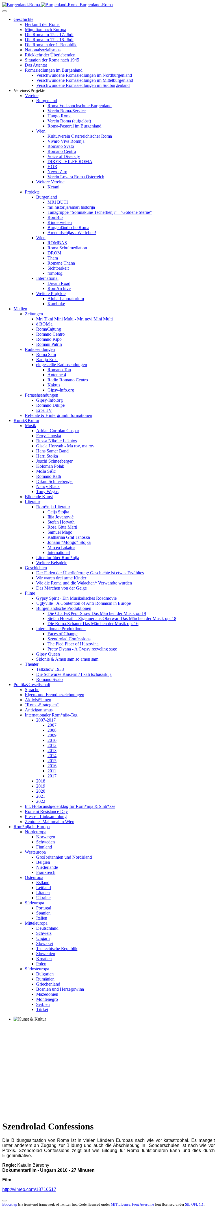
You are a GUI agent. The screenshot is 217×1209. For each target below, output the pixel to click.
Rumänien (45, 979)
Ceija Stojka (58, 511)
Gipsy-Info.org (60, 390)
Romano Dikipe (50, 405)
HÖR (52, 166)
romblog (54, 273)
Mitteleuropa (36, 923)
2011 (51, 770)
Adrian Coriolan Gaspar (57, 430)
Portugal (43, 907)
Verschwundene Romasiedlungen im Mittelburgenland (84, 80)
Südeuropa (34, 902)
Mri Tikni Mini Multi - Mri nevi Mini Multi (74, 318)
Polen (41, 963)
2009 (52, 735)
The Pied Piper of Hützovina (73, 643)
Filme (30, 593)
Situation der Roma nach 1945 (52, 60)
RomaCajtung (48, 329)
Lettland (43, 887)
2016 (52, 765)
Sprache (32, 689)
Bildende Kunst (39, 496)
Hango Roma (59, 115)
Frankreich (45, 872)
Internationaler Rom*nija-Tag (51, 715)
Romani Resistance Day (46, 811)
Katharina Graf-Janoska (68, 537)
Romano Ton (59, 369)
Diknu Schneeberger (54, 481)
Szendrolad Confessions (68, 638)
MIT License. (121, 1204)
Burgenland (46, 100)
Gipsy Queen (48, 654)
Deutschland (47, 928)
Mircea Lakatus (61, 547)
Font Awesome (143, 1204)
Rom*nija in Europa (32, 826)
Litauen (43, 892)
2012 (52, 745)
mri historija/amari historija (71, 207)
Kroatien (44, 958)
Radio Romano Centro (67, 379)
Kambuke (56, 303)
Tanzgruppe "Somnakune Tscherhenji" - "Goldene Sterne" (99, 212)
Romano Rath (48, 476)
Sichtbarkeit (58, 268)
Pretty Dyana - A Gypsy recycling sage (82, 649)
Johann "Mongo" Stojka (69, 542)
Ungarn (43, 938)
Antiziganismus (39, 709)
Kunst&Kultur (26, 420)
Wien (40, 131)
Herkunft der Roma (42, 24)
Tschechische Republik (56, 948)
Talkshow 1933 (50, 669)
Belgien (43, 862)
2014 (52, 755)
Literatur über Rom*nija (57, 557)
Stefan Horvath (61, 522)
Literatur (32, 501)
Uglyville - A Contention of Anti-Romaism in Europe (83, 603)
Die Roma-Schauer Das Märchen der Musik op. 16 (92, 623)
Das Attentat (36, 65)
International (47, 278)
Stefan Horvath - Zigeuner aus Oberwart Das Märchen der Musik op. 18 (111, 618)
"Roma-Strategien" (42, 704)
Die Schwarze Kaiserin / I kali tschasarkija (74, 674)
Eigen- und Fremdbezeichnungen (54, 694)
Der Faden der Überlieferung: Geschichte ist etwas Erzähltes (90, 572)
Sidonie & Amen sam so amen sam (67, 659)
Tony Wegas (47, 491)
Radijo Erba (47, 359)
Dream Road (58, 283)
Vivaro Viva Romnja (65, 141)
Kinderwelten (59, 222)
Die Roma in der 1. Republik (51, 44)
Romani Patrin (49, 344)
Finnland (44, 847)
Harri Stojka (47, 456)
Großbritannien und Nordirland (64, 857)
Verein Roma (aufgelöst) (69, 120)
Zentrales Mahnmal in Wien (49, 821)
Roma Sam (46, 354)
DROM (54, 252)
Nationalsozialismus (42, 49)
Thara (52, 258)
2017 (52, 775)
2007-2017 (46, 720)
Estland (42, 882)
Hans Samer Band (52, 451)
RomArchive (59, 288)
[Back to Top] (4, 1200)
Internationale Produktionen (61, 628)
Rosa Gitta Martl (62, 527)
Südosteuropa (37, 968)
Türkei (42, 1009)
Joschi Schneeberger (54, 461)
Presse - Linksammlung (46, 816)
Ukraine (43, 897)
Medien (20, 308)
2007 (52, 725)
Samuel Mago (59, 532)
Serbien (43, 1004)
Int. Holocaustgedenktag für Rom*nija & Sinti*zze (70, 806)
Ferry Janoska (48, 435)
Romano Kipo (49, 339)
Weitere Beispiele (51, 562)
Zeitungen (34, 313)
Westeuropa (35, 852)
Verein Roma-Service (66, 110)
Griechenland (48, 984)
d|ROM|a (44, 324)
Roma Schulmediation (67, 247)
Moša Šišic (46, 471)
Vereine (31, 95)
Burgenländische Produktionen (63, 608)
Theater (31, 664)
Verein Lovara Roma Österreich (75, 176)
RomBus (55, 217)
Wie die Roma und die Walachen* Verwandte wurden (84, 583)
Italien (41, 918)
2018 (40, 781)
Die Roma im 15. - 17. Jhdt (49, 34)
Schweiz (43, 933)
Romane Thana (61, 263)
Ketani (53, 186)
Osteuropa (34, 877)
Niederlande (47, 867)
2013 (52, 750)
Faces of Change (62, 633)
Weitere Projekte (51, 293)
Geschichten (36, 567)
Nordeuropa (35, 831)
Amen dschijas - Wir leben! (71, 232)
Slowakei (44, 943)
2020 (40, 791)
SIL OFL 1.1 (194, 1204)
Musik (30, 425)
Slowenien (45, 953)
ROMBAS (57, 242)
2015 (52, 760)
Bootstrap (9, 1204)
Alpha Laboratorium (65, 298)
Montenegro (47, 999)
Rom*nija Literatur (53, 506)
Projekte (32, 192)
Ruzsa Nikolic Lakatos (56, 440)
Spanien (43, 913)
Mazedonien (47, 994)
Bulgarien (45, 973)
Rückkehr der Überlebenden (50, 54)
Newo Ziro (57, 171)
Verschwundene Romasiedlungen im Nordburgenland (84, 75)
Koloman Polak (50, 466)
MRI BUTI (57, 202)
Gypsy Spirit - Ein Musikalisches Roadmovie (76, 598)
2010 (52, 740)
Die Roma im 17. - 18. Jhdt (49, 39)
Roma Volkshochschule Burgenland (79, 105)
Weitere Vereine (50, 181)
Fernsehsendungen (41, 395)
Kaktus (53, 385)
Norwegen (45, 836)
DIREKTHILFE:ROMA (69, 161)
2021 (40, 796)
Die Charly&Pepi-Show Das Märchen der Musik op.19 (96, 613)
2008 (52, 730)
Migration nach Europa (45, 29)
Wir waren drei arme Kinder (61, 577)
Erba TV (44, 410)
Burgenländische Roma (68, 227)
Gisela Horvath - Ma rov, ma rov (65, 445)
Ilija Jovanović (60, 517)
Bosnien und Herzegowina (60, 989)
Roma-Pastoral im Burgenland (74, 126)
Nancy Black (48, 486)
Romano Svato (60, 146)
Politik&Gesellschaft (32, 684)
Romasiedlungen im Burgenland (54, 70)
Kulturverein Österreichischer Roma (79, 136)
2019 (40, 786)
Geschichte (23, 19)
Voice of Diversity (63, 156)
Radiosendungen (40, 349)
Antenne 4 (56, 374)
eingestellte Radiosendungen (61, 364)
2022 (40, 801)
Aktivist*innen (38, 699)
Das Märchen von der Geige (61, 588)
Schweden (45, 841)
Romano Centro (61, 151)
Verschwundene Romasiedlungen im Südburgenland (83, 85)
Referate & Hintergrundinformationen (58, 415)
